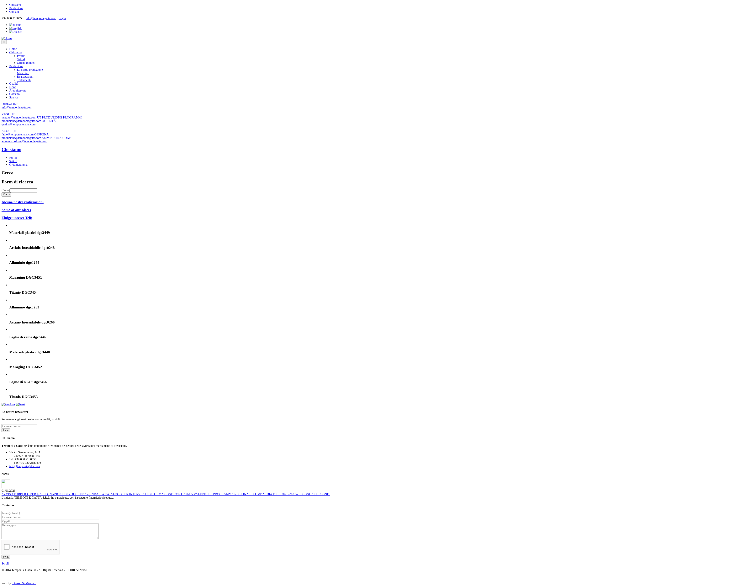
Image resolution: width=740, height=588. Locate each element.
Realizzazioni (25, 76)
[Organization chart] (15, 28)
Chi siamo (15, 4)
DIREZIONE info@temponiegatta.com (17, 105)
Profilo (21, 55)
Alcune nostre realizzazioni (23, 202)
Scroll (5, 563)
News (12, 87)
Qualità (13, 83)
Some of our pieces (16, 210)
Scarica (13, 97)
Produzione (16, 8)
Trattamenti (24, 80)
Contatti (14, 11)
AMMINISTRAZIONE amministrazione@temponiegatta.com (36, 139)
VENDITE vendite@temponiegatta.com (19, 115)
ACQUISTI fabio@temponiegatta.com (18, 132)
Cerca (5, 190)
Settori (21, 59)
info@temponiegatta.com (41, 18)
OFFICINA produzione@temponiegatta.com (25, 136)
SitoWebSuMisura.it (24, 583)
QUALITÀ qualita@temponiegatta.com (29, 122)
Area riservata (17, 90)
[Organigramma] (15, 24)
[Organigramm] (15, 31)
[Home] (7, 38)
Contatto (14, 94)
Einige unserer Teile (17, 218)
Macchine (23, 73)
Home (13, 48)
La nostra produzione (30, 69)
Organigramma (26, 62)
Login (62, 18)
